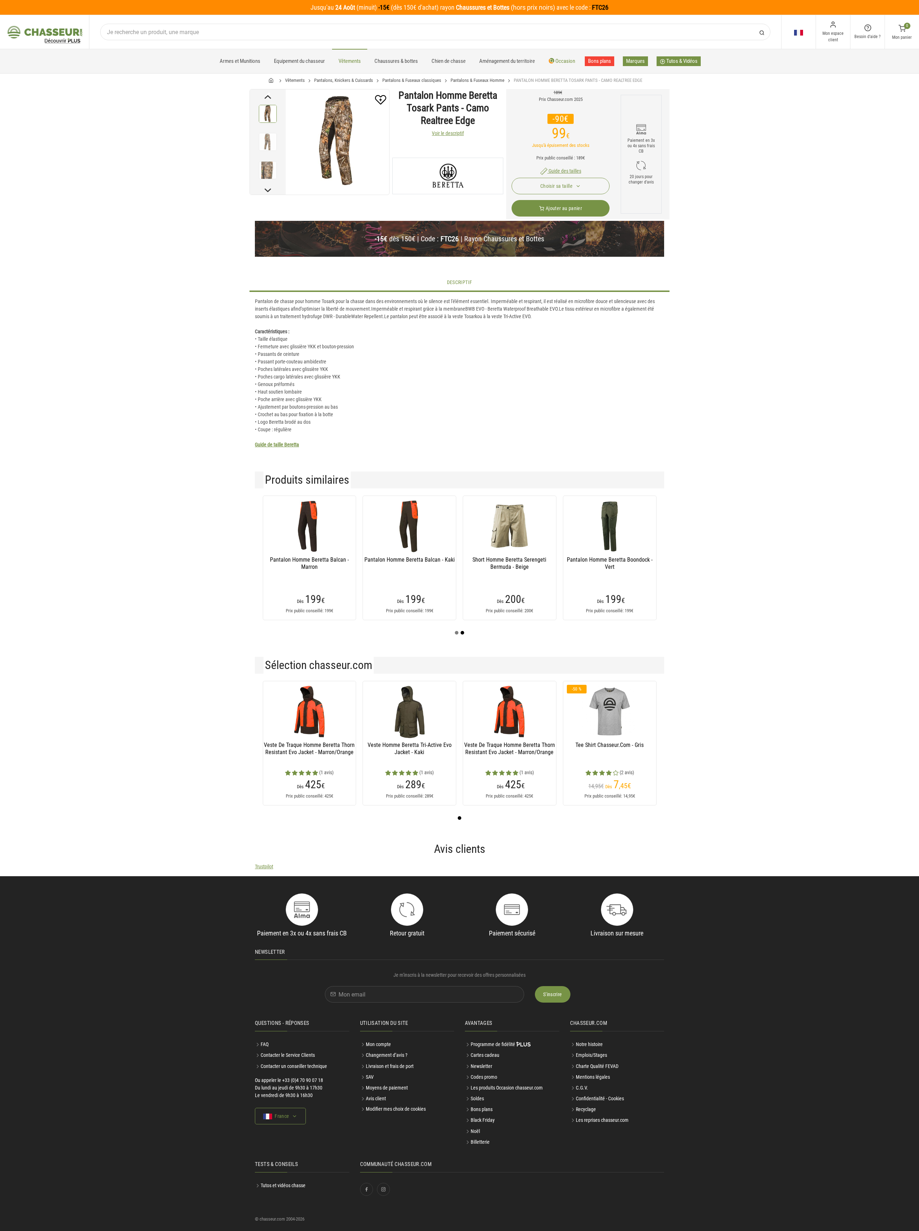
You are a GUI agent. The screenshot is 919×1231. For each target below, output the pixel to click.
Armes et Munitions (240, 61)
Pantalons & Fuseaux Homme (477, 80)
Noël (475, 1131)
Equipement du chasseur (299, 61)
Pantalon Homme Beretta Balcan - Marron (309, 563)
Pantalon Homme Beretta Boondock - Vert (610, 563)
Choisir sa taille (557, 186)
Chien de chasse (448, 61)
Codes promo (484, 1077)
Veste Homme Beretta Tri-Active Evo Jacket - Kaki (410, 749)
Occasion (564, 61)
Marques (635, 61)
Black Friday (483, 1120)
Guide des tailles (564, 171)
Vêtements (350, 61)
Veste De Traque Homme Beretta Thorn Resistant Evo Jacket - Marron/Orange (309, 749)
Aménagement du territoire (507, 61)
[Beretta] (447, 176)
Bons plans (599, 61)
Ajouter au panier (563, 208)
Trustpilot (264, 866)
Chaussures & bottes (396, 61)
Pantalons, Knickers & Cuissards (343, 80)
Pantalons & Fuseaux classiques (411, 80)
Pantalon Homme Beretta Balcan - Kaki (409, 559)
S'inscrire (552, 994)
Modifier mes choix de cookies (396, 1109)
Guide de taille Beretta (277, 444)
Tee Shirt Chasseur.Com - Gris (609, 745)
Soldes (477, 1098)
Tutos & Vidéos (681, 61)
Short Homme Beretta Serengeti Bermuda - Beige (509, 563)
